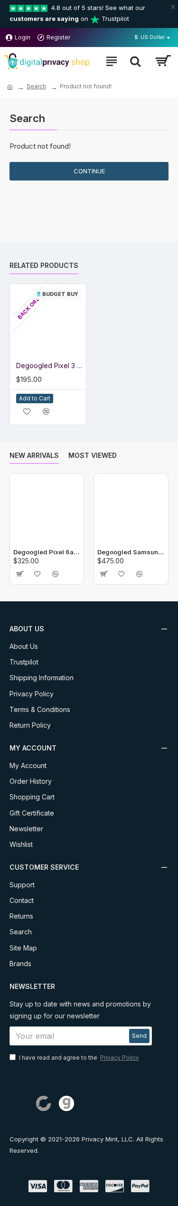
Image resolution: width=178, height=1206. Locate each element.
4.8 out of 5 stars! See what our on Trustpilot (77, 13)
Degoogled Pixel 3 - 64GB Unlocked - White (50, 365)
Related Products (43, 265)
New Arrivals (34, 455)
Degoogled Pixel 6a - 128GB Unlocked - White (46, 552)
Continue (89, 171)
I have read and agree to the (79, 1057)
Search (36, 86)
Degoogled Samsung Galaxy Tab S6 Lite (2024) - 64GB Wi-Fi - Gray (130, 552)
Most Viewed (92, 455)
